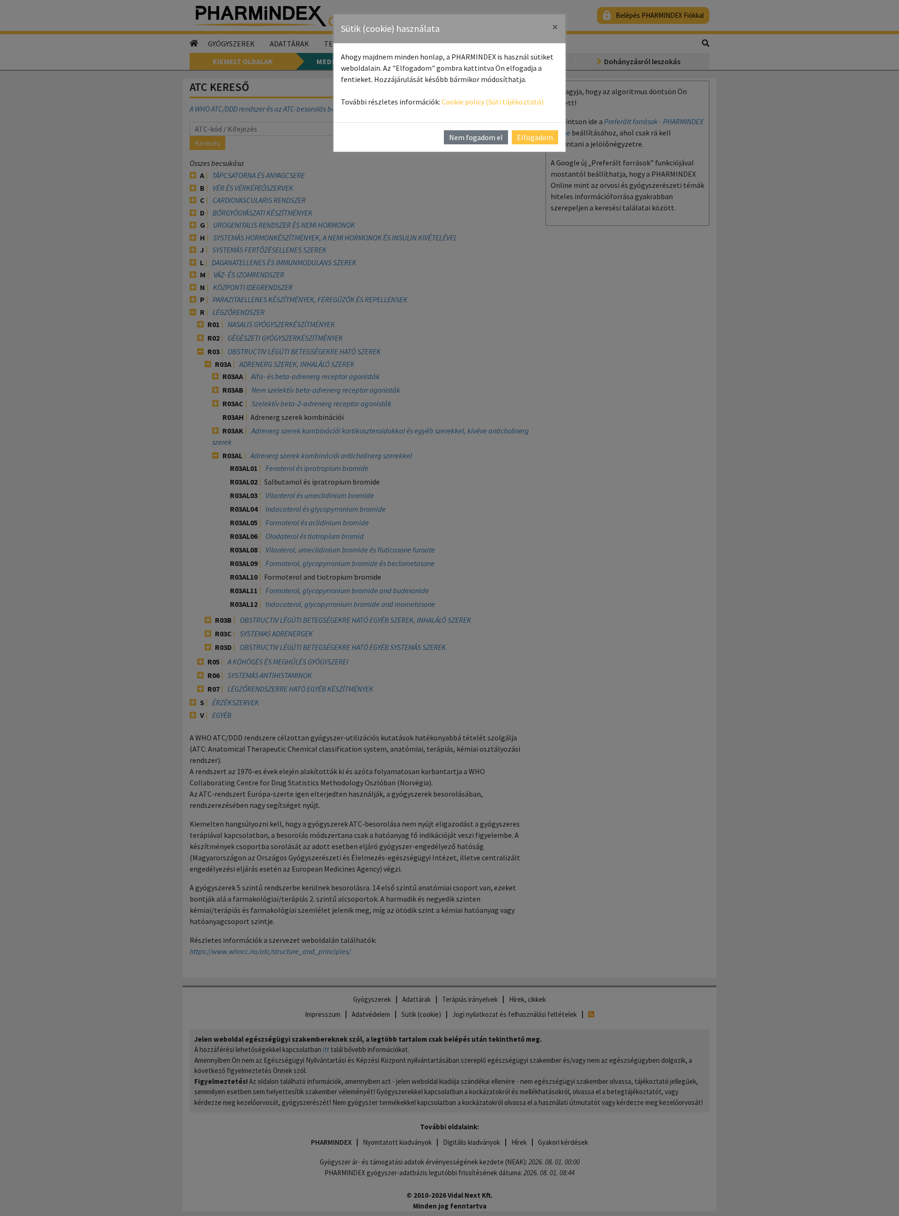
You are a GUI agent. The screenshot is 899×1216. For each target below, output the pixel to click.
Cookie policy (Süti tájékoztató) (493, 101)
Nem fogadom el (476, 137)
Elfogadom (535, 137)
